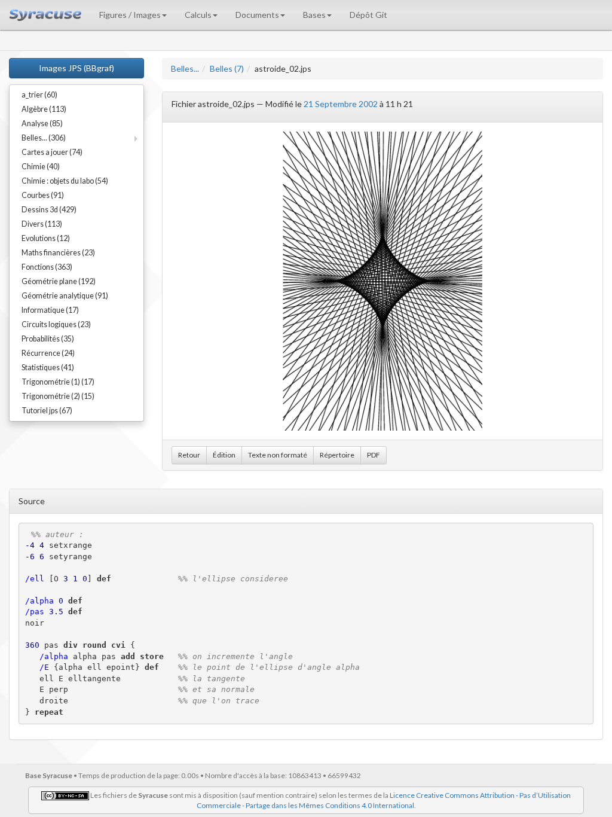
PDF (373, 454)
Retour (189, 454)
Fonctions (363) (47, 267)
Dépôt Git (368, 15)
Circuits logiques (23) (56, 324)
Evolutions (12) (46, 238)
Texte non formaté (277, 454)
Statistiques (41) (48, 367)
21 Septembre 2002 (341, 104)
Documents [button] (257, 15)
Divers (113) (42, 224)
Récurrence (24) (48, 353)
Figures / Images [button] (130, 15)
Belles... (185, 68)
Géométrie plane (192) (59, 281)
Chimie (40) (41, 166)
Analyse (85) (42, 123)
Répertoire (337, 454)
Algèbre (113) (44, 109)
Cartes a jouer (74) (52, 152)
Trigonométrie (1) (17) (58, 381)
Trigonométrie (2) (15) (58, 396)
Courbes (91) (43, 195)
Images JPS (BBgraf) (76, 68)
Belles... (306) (44, 137)
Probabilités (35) (48, 338)
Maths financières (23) (58, 252)
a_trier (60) (39, 94)
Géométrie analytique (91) (65, 295)
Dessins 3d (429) (49, 209)
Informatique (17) (50, 310)
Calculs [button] (198, 15)
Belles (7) (227, 68)
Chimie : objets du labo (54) (65, 180)
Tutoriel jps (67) (47, 410)
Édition (224, 454)
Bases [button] (314, 15)
